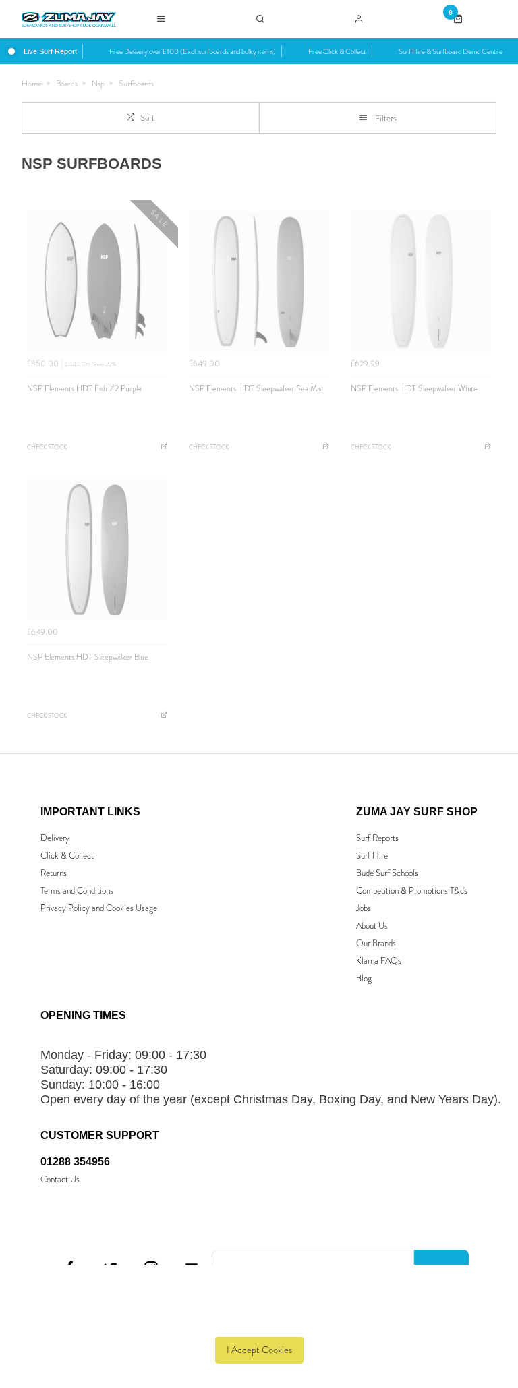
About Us (372, 925)
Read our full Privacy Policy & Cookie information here (259, 1319)
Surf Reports (377, 838)
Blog (364, 978)
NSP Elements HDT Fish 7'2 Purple (84, 388)
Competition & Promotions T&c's (411, 890)
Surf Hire (372, 855)
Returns (53, 873)
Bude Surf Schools (387, 873)
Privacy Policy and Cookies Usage (98, 908)
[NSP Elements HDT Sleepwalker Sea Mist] (259, 281)
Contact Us (60, 1179)
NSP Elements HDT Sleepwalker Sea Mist (256, 388)
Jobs (363, 908)
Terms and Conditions (76, 890)
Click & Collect (67, 855)
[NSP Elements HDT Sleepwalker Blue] (97, 550)
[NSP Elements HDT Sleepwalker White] (421, 281)
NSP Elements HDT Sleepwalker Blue (87, 657)
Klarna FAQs (378, 960)
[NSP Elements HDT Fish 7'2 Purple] (97, 281)
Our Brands (376, 943)
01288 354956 (75, 1161)
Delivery (54, 838)
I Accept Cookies (259, 1350)
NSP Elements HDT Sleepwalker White (414, 388)
